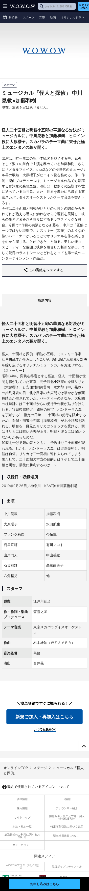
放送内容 (44, 300)
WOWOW (22, 6)
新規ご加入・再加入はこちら (44, 716)
